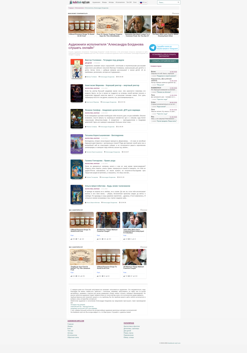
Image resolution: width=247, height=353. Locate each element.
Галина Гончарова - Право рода (100, 161)
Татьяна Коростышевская (94, 152)
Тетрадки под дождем (78, 304)
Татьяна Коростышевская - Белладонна (104, 135)
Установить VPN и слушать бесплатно (164, 55)
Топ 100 (129, 2)
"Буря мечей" (161, 106)
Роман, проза (128, 333)
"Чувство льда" (162, 99)
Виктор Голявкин (91, 77)
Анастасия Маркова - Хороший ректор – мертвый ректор (112, 85)
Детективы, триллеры (131, 328)
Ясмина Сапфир (91, 126)
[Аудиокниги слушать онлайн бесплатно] (79, 2)
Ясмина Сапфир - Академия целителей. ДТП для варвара (112, 110)
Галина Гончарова (92, 177)
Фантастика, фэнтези (92, 88)
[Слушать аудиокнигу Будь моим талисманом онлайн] (77, 194)
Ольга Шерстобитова (93, 202)
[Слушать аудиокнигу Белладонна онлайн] (77, 144)
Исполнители (120, 2)
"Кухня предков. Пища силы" (167, 121)
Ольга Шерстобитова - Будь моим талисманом (107, 186)
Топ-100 (70, 331)
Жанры (104, 2)
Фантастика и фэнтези (132, 326)
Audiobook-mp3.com (174, 343)
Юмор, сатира (129, 337)
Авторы (111, 2)
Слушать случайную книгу (164, 61)
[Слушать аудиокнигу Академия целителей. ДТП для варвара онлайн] (77, 118)
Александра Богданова (107, 77)
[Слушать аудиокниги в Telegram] (164, 47)
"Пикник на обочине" (164, 92)
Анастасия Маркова (92, 102)
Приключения (129, 335)
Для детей (88, 63)
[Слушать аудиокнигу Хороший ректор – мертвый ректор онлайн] (77, 93)
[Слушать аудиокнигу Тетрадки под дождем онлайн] (77, 68)
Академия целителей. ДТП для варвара (84, 308)
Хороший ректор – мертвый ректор (82, 306)
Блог (135, 2)
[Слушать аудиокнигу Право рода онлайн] (77, 169)
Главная (71, 324)
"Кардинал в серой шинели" (166, 76)
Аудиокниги (96, 2)
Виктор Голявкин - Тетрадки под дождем (104, 60)
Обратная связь (73, 337)
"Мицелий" (160, 85)
